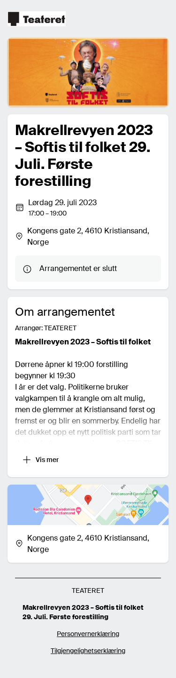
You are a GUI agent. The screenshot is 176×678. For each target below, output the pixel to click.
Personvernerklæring (88, 634)
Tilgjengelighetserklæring (88, 650)
